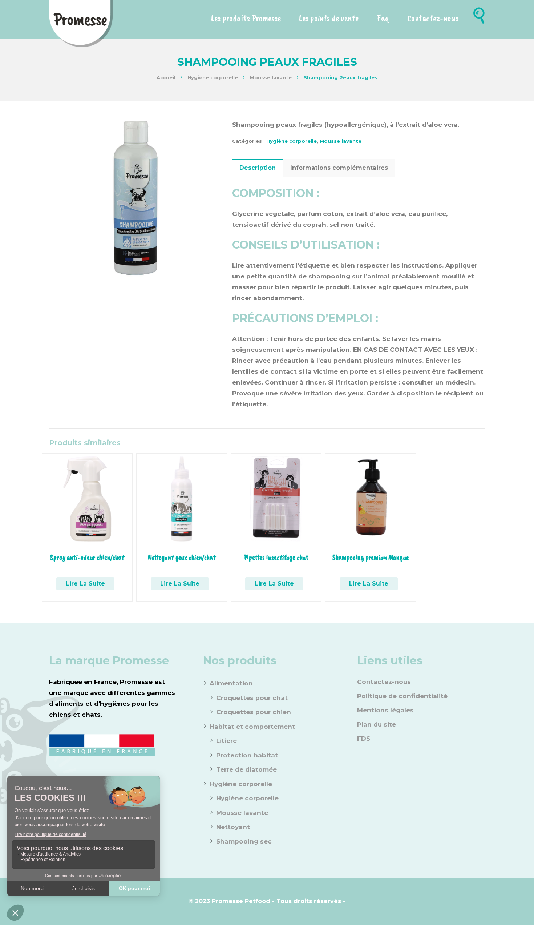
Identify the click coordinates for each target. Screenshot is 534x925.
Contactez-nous (384, 681)
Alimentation (231, 683)
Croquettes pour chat (252, 697)
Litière (226, 740)
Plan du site (376, 724)
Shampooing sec (244, 841)
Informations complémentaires (339, 167)
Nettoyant (233, 827)
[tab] (257, 168)
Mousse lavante (271, 77)
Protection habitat (247, 755)
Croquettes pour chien (253, 712)
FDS (363, 738)
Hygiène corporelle (212, 77)
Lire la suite (85, 583)
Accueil (166, 77)
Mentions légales (385, 710)
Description (257, 167)
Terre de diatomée (246, 769)
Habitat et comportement (252, 726)
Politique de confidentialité (402, 696)
